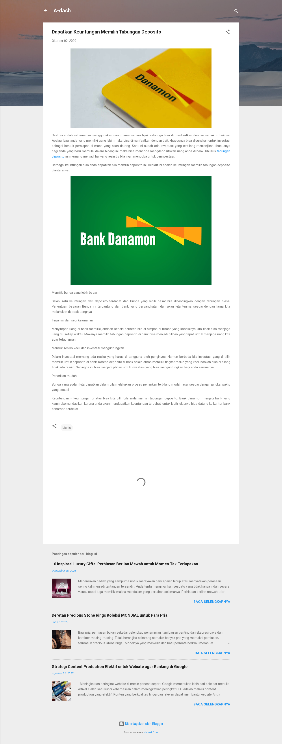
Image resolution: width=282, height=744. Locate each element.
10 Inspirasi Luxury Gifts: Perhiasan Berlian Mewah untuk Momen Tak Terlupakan (125, 564)
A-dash (62, 10)
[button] (227, 32)
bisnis (67, 428)
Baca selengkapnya (211, 602)
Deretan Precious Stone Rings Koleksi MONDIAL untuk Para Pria (109, 615)
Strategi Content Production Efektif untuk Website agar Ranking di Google (119, 666)
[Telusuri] (236, 12)
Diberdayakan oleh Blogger (143, 724)
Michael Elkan (150, 732)
